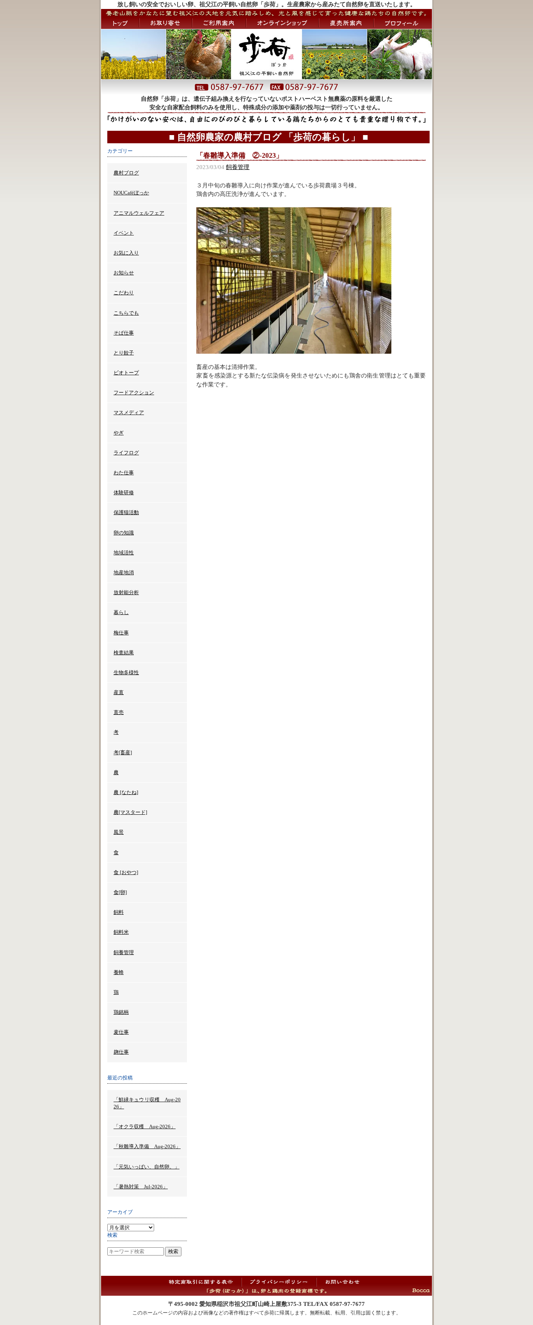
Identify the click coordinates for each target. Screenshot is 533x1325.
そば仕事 (124, 333)
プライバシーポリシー (279, 1282)
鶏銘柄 (121, 1012)
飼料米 (121, 932)
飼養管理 (237, 167)
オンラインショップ (282, 23)
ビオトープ (126, 373)
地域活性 (124, 553)
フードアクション (134, 392)
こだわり (124, 293)
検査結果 (124, 652)
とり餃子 (124, 353)
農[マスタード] (130, 812)
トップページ (120, 23)
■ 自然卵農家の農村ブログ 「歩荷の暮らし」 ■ (268, 137)
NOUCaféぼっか (131, 193)
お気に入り (126, 253)
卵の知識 (124, 533)
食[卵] (120, 892)
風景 (119, 832)
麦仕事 (121, 1032)
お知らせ (124, 273)
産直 (119, 692)
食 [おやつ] (126, 872)
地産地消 (124, 572)
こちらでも (126, 313)
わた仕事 (124, 473)
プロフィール (403, 23)
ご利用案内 (219, 23)
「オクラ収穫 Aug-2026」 (145, 1126)
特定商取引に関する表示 (204, 1282)
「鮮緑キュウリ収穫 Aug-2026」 (147, 1103)
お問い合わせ (342, 1282)
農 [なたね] (126, 792)
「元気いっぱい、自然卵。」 (146, 1167)
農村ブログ (126, 173)
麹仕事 (121, 1052)
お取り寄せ (165, 23)
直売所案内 (346, 23)
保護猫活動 (126, 512)
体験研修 (124, 492)
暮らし (121, 612)
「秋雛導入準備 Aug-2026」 (147, 1146)
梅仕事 (121, 633)
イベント (124, 233)
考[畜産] (123, 752)
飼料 (119, 912)
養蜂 (119, 972)
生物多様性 (126, 672)
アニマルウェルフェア (139, 213)
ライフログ (126, 453)
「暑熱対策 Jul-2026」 (141, 1187)
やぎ (119, 433)
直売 (119, 712)
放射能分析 (126, 592)
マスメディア (129, 412)
